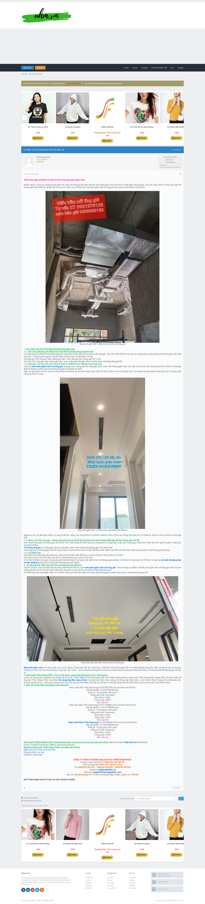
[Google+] (32, 890)
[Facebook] (23, 890)
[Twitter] (37, 890)
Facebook (133, 877)
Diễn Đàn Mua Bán (58, 83)
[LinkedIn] (28, 890)
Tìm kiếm (144, 68)
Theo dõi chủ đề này (31, 798)
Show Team (111, 888)
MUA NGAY (38, 138)
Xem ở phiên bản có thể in (32, 801)
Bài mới (24, 74)
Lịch (172, 68)
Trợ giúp (180, 68)
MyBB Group (48, 900)
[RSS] (42, 890)
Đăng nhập (27, 68)
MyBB (32, 900)
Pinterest (132, 888)
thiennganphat (43, 157)
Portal (126, 68)
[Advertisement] (102, 46)
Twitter (132, 880)
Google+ (132, 883)
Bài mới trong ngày (35, 74)
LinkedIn (132, 885)
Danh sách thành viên (159, 68)
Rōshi (172, 900)
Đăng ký (40, 68)
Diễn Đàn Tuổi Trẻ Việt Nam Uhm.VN (36, 83)
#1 (180, 174)
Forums (135, 68)
